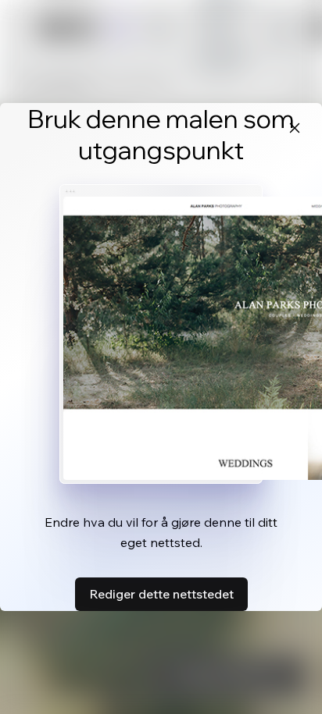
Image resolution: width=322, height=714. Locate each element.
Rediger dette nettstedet (161, 594)
